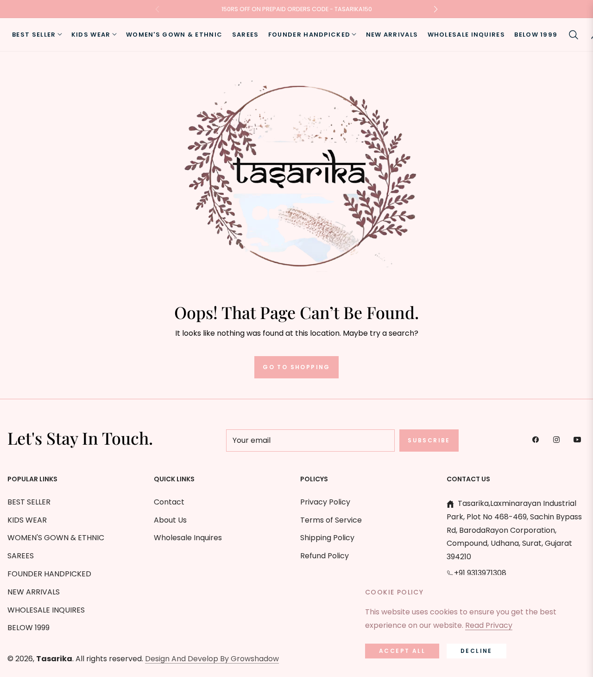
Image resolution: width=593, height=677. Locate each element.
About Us (170, 520)
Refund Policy (324, 555)
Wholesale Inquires (188, 537)
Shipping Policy (327, 537)
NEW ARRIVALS (33, 592)
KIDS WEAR (27, 520)
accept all (402, 651)
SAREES (20, 555)
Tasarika (54, 658)
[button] (573, 34)
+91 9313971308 (480, 573)
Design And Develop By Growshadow (212, 658)
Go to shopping (296, 367)
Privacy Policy (325, 502)
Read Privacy (488, 625)
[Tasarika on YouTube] (580, 439)
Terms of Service (331, 520)
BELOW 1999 (28, 627)
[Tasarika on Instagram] (559, 439)
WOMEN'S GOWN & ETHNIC (55, 537)
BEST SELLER (28, 502)
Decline (476, 651)
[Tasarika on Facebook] (538, 439)
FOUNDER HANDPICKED (49, 573)
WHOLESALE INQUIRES (46, 610)
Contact (169, 502)
